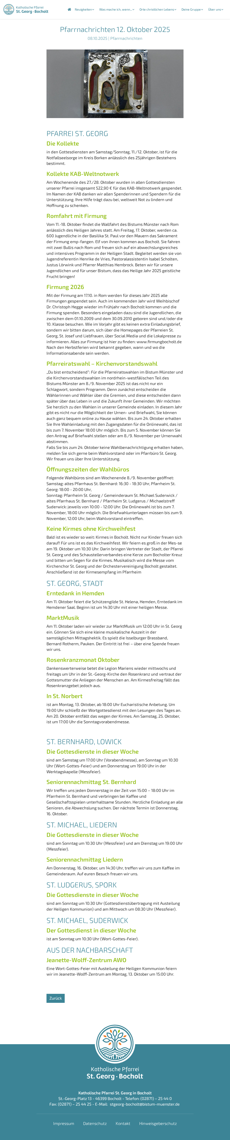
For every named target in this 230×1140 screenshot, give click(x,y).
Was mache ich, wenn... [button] (115, 9)
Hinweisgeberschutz (158, 1123)
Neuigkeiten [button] (83, 9)
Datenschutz (95, 1123)
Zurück (55, 998)
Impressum (63, 1123)
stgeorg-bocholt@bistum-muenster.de (145, 1104)
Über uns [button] (214, 9)
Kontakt (123, 1123)
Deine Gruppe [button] (191, 9)
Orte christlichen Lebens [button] (156, 9)
